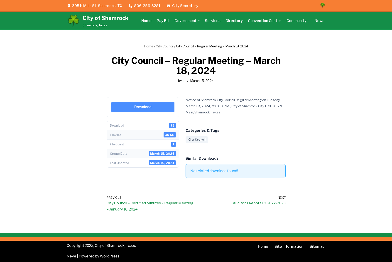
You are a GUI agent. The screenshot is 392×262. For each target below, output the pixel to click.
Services (212, 21)
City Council (165, 46)
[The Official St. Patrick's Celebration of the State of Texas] (322, 7)
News (319, 21)
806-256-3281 (147, 6)
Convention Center (264, 21)
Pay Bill (163, 21)
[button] (199, 21)
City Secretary (185, 6)
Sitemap (317, 246)
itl (184, 81)
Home (146, 21)
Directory (234, 21)
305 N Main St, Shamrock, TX (97, 6)
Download (143, 107)
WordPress (109, 256)
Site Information (288, 246)
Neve (71, 256)
